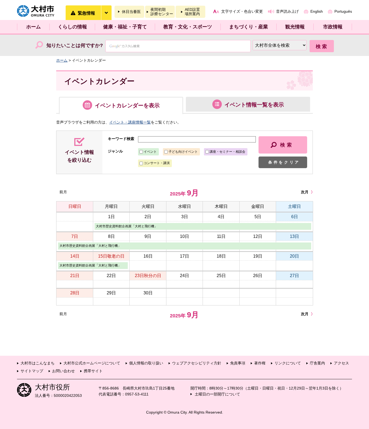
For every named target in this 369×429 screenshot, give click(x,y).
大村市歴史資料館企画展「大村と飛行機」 (126, 226)
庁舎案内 (317, 363)
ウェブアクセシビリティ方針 (196, 363)
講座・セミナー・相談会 (227, 152)
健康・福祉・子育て (125, 26)
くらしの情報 (72, 26)
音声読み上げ (287, 11)
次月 (304, 192)
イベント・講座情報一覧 (130, 122)
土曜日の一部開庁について (217, 394)
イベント (150, 152)
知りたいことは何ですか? (74, 45)
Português (343, 11)
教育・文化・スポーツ (187, 26)
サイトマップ (32, 371)
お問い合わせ (63, 371)
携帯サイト (93, 371)
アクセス (341, 363)
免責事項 (237, 363)
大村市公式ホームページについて (91, 363)
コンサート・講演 (157, 163)
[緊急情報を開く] (106, 12)
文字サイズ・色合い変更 (242, 11)
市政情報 (333, 26)
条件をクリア (284, 162)
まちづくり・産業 (248, 26)
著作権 (260, 363)
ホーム (33, 26)
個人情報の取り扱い (146, 363)
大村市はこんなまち (38, 363)
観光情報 (295, 26)
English (316, 11)
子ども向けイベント (183, 152)
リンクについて (287, 363)
